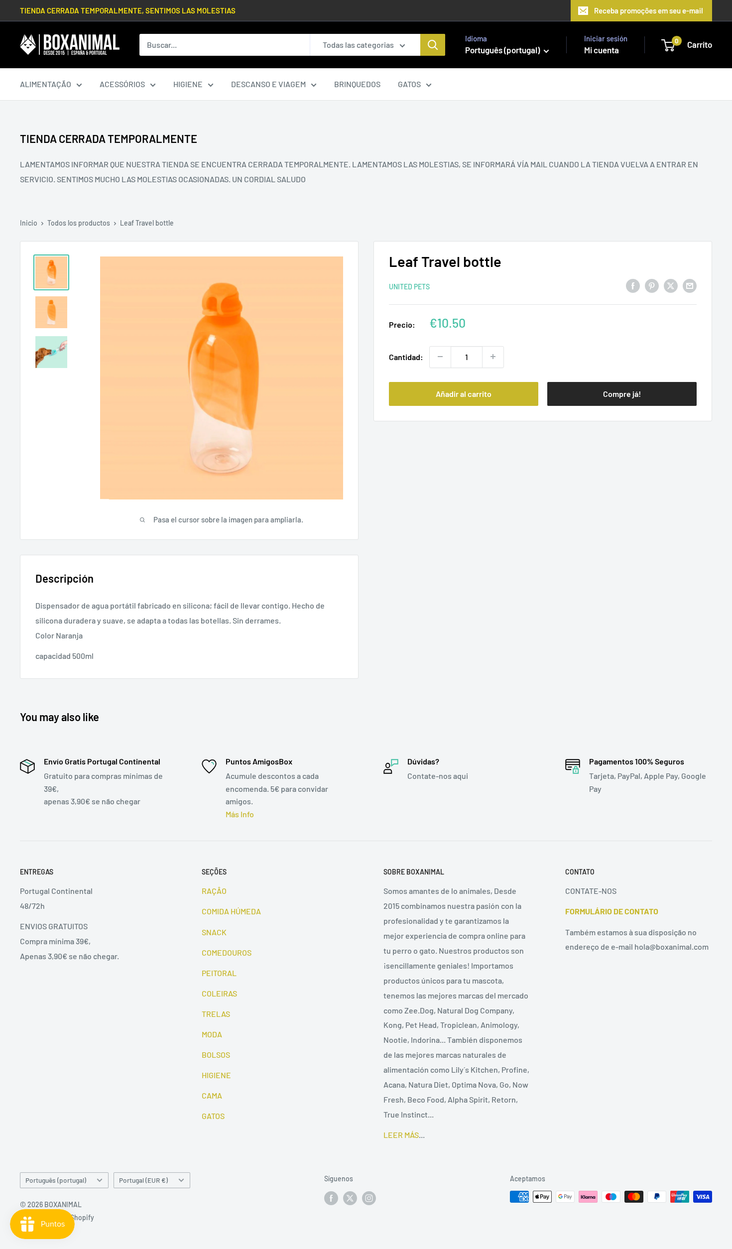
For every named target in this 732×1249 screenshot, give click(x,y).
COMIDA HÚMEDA (231, 911)
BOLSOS (216, 1054)
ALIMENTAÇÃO (45, 84)
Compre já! (622, 393)
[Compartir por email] (690, 285)
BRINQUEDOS (357, 84)
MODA (212, 1034)
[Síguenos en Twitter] (350, 1198)
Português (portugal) (55, 1180)
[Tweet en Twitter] (671, 285)
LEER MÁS (401, 1134)
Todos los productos (78, 223)
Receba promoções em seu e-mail (648, 10)
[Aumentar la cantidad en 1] (493, 356)
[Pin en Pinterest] (652, 285)
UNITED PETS (409, 286)
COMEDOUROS (226, 952)
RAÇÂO (214, 890)
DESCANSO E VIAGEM (268, 84)
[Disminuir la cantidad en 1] (440, 356)
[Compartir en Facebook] (633, 285)
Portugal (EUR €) (143, 1180)
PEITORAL (219, 973)
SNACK (214, 932)
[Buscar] (432, 45)
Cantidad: (406, 356)
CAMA (212, 1095)
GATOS (409, 84)
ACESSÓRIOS (122, 84)
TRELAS (216, 1013)
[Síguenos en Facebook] (331, 1198)
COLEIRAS (219, 993)
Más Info (240, 814)
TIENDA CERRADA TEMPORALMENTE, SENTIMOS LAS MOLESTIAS (128, 10)
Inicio (28, 223)
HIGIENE (188, 84)
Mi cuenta (601, 50)
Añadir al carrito (463, 393)
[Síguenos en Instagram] (369, 1198)
